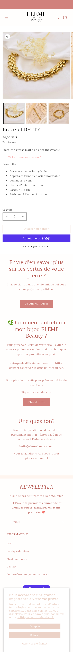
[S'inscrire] (62, 522)
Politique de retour (18, 551)
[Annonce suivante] (66, 4)
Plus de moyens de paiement (36, 246)
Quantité (7, 210)
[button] (7, 17)
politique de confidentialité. (35, 617)
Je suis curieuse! (36, 303)
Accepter (35, 626)
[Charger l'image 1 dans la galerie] (13, 113)
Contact (11, 567)
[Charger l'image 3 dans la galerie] (58, 113)
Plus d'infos (36, 402)
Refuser (35, 635)
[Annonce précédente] (6, 4)
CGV (9, 543)
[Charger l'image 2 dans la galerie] (36, 113)
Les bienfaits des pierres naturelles (28, 574)
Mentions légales (17, 559)
